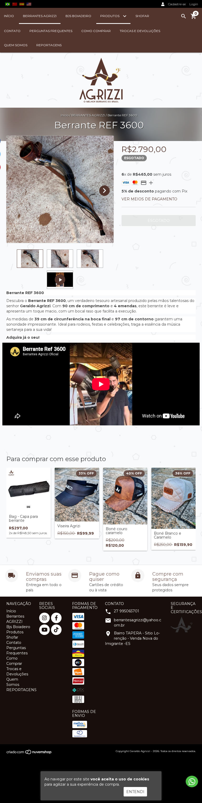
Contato (12, 31)
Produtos (110, 16)
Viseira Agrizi (68, 526)
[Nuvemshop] (29, 753)
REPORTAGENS (49, 45)
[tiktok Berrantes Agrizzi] (56, 629)
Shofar (142, 16)
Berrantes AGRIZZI (40, 16)
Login (193, 4)
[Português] (7, 4)
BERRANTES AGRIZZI (88, 115)
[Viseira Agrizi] (77, 495)
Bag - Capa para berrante (23, 519)
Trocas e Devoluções (140, 31)
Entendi (135, 791)
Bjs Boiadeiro (78, 16)
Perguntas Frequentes (50, 31)
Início (9, 16)
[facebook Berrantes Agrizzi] (56, 618)
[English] (14, 4)
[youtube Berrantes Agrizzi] (44, 629)
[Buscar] (183, 16)
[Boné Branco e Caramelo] (173, 498)
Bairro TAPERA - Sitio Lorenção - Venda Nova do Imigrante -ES (132, 638)
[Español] (21, 4)
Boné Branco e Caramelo (167, 535)
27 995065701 (126, 611)
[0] (193, 18)
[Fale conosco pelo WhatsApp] (192, 781)
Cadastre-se (177, 4)
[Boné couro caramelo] (125, 496)
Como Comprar (96, 31)
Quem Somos (15, 45)
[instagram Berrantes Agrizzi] (44, 618)
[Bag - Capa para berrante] (28, 490)
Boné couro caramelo (116, 531)
